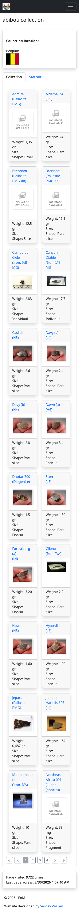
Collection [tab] (14, 77)
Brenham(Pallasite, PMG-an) (19, 176)
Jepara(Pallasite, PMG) (19, 702)
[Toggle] (70, 6)
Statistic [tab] (35, 77)
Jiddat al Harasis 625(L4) (55, 702)
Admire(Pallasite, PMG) (19, 99)
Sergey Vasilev (51, 906)
